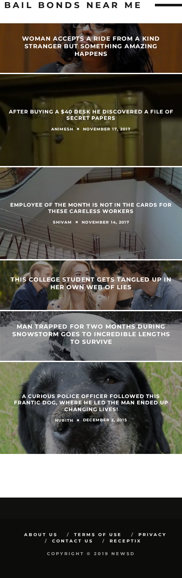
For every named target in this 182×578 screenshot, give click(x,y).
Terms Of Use (98, 534)
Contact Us (72, 541)
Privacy (152, 534)
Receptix (125, 541)
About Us (41, 534)
